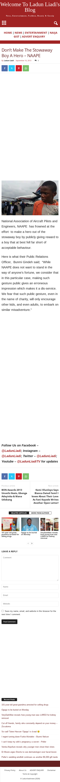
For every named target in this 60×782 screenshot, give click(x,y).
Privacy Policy (9, 770)
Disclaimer (51, 770)
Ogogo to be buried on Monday (29, 533)
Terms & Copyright (30, 774)
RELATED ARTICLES (19, 513)
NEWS (18, 32)
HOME (8, 32)
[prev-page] (28, 543)
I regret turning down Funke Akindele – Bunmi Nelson (25, 737)
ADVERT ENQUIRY (34, 36)
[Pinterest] (19, 68)
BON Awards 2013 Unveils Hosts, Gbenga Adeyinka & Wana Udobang (14, 494)
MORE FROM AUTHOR (40, 513)
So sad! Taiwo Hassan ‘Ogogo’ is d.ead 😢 (21, 731)
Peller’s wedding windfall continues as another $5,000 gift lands (30, 757)
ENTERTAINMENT (36, 32)
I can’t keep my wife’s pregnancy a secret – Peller (24, 742)
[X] (12, 68)
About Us (22, 770)
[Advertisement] (30, 108)
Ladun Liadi (9, 60)
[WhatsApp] (26, 68)
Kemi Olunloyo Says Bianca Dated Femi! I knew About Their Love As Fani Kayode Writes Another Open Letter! (45, 496)
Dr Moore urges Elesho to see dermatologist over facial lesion (29, 752)
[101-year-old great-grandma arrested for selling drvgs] (11, 524)
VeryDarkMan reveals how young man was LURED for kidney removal (49, 535)
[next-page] (31, 543)
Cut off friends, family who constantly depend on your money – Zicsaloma (29, 725)
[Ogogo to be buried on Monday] (30, 524)
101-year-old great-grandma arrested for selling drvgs (10, 534)
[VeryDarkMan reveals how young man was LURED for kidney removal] (49, 524)
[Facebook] (5, 68)
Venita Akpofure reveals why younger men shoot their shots (28, 747)
